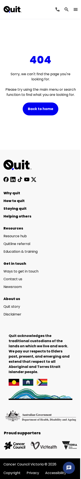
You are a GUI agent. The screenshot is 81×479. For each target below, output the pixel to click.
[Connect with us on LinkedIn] (13, 179)
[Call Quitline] (57, 9)
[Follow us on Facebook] (6, 179)
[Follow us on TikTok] (19, 179)
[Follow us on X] (33, 179)
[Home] (19, 165)
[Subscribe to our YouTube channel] (26, 179)
